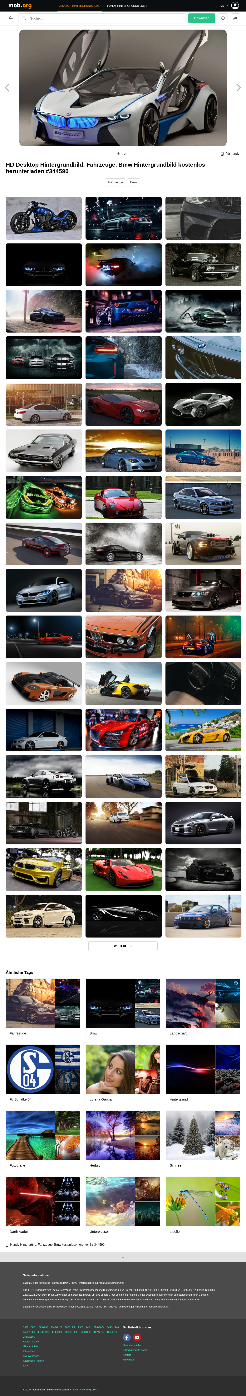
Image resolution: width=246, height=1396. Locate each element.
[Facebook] (128, 1340)
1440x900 (57, 1332)
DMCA (94, 1389)
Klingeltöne (29, 1351)
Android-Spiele (31, 1341)
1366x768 (42, 1327)
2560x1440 (84, 1327)
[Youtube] (138, 1340)
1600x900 (70, 1327)
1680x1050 (71, 1332)
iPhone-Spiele (30, 1346)
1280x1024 (98, 1327)
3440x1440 (113, 1327)
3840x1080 (43, 1332)
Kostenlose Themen (33, 1361)
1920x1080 (29, 1327)
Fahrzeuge (115, 182)
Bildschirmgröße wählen (135, 1350)
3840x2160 (56, 1327)
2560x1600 (29, 1337)
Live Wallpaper (31, 1356)
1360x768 (112, 1332)
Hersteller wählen (132, 1345)
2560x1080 (29, 1332)
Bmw (133, 182)
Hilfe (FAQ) (128, 1359)
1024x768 (99, 1332)
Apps (25, 1365)
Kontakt (127, 1355)
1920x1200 (85, 1332)
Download (201, 18)
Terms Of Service (81, 1389)
